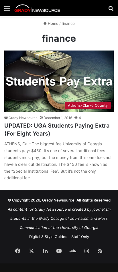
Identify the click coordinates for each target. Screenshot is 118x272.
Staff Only (80, 236)
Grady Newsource (23, 118)
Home (52, 23)
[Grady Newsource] (37, 8)
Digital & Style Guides (48, 236)
